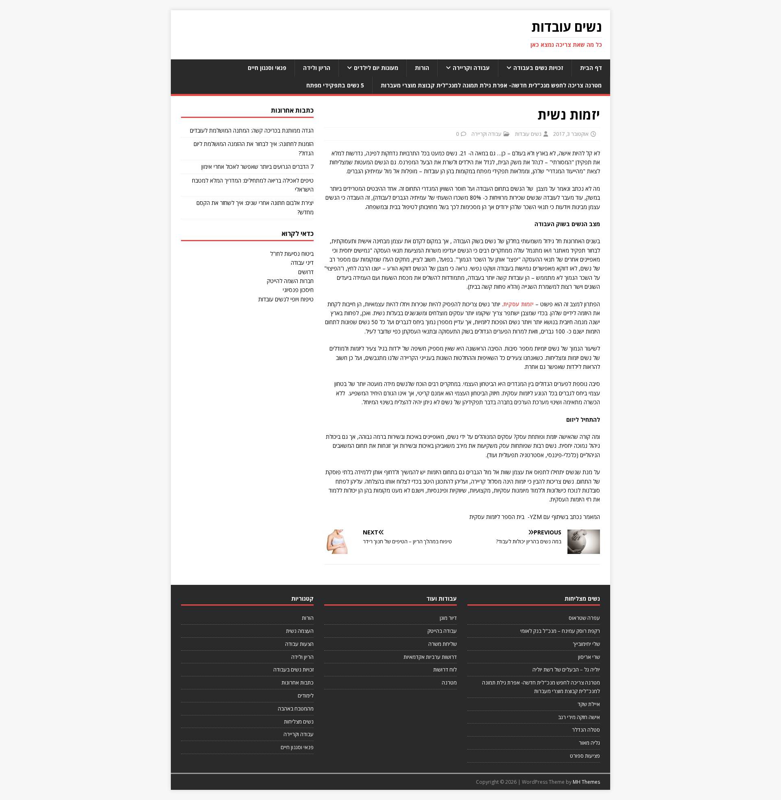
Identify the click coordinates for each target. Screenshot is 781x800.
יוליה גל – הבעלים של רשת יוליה (566, 669)
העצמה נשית (300, 630)
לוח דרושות (445, 669)
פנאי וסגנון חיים (267, 68)
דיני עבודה (302, 262)
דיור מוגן (448, 617)
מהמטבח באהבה (296, 708)
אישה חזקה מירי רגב (579, 717)
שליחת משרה (442, 643)
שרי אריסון (589, 656)
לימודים (306, 695)
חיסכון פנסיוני (298, 290)
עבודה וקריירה (471, 68)
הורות (422, 68)
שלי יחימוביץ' (586, 643)
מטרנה (449, 682)
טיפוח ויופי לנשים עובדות (286, 299)
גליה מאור (589, 742)
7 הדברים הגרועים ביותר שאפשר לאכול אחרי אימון (257, 166)
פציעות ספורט (585, 755)
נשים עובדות (528, 133)
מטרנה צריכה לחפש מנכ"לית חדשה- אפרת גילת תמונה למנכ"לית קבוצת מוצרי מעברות (491, 85)
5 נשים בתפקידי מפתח (335, 85)
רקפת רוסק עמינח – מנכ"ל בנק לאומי (560, 630)
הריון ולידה (316, 68)
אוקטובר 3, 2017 (571, 133)
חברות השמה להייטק (290, 281)
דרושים (306, 272)
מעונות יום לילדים (376, 68)
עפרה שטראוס (584, 617)
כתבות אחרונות (297, 682)
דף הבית (591, 68)
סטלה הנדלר (586, 729)
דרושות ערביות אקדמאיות (430, 656)
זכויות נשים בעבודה (538, 68)
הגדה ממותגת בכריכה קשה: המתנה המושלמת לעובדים (252, 130)
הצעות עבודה (299, 643)
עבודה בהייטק (442, 630)
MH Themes (586, 781)
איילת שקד (589, 704)
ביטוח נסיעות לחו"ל (292, 253)
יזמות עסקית (518, 304)
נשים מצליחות (299, 721)
